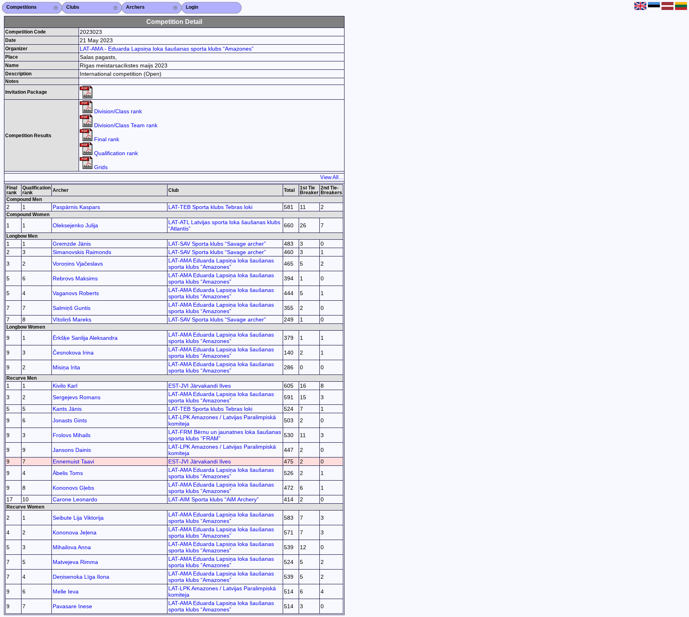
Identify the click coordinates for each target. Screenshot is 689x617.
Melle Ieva (66, 591)
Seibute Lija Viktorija (78, 517)
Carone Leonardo (75, 499)
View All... (331, 177)
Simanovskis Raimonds (82, 252)
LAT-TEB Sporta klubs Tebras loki (210, 207)
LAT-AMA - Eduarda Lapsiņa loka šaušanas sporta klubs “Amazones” (167, 48)
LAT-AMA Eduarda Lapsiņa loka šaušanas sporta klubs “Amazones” (221, 263)
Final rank (106, 139)
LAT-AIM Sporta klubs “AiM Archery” (213, 499)
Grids (100, 167)
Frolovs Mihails (72, 435)
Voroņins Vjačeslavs (78, 263)
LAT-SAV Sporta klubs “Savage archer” (217, 243)
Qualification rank (115, 153)
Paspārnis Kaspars (76, 207)
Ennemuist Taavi (73, 461)
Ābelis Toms (68, 473)
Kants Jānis (67, 409)
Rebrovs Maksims (75, 278)
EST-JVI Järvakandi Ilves (199, 385)
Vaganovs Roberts (76, 293)
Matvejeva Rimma (75, 562)
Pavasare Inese (72, 606)
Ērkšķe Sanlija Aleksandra (85, 338)
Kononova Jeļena (74, 532)
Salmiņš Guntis (72, 308)
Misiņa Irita (66, 367)
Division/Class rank (117, 111)
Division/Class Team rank (125, 125)
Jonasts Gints (70, 420)
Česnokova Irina (73, 352)
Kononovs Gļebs (73, 488)
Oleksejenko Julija (75, 225)
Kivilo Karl (65, 385)
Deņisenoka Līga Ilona (81, 577)
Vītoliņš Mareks (72, 319)
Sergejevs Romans (76, 397)
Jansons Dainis (72, 450)
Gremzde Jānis (72, 243)
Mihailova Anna (72, 547)
